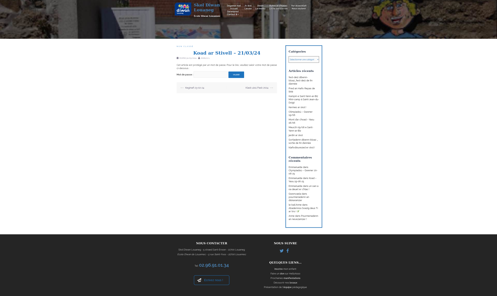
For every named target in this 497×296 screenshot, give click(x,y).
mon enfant (285, 269)
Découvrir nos (285, 282)
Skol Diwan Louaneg (207, 7)
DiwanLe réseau (260, 7)
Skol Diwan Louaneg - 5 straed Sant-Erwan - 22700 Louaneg (211, 249)
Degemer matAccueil (234, 7)
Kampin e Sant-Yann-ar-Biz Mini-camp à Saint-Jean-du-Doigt (304, 99)
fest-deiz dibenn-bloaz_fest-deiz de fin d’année (300, 80)
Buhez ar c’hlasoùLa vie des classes (278, 7)
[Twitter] (282, 251)
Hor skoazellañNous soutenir (298, 7)
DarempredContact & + (233, 13)
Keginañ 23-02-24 (194, 87)
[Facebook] (287, 251)
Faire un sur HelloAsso (285, 273)
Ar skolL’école (248, 7)
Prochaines (285, 278)
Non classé (185, 46)
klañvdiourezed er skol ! (302, 147)
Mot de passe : (185, 74)
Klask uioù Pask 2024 (257, 87)
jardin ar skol (296, 135)
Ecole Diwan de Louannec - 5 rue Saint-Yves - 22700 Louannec (211, 254)
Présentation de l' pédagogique (285, 287)
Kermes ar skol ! (297, 107)
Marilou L (205, 58)
